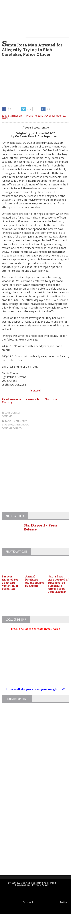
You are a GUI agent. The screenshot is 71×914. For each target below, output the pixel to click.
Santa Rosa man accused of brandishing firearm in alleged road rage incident (58, 584)
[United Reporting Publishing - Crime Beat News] (32, 791)
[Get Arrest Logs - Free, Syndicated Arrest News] (32, 822)
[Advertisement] (35, 471)
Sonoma (7, 416)
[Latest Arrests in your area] (35, 633)
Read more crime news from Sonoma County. (29, 400)
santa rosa (21, 424)
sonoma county (12, 428)
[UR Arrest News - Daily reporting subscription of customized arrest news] (32, 845)
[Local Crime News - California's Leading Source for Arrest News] (32, 807)
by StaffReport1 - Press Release (23, 115)
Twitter (63, 902)
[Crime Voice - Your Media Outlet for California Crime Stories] (32, 861)
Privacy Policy (40, 885)
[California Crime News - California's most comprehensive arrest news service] (32, 834)
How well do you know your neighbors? (35, 689)
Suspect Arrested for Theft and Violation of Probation (10, 582)
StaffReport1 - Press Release (41, 527)
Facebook (28, 902)
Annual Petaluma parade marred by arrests (34, 581)
